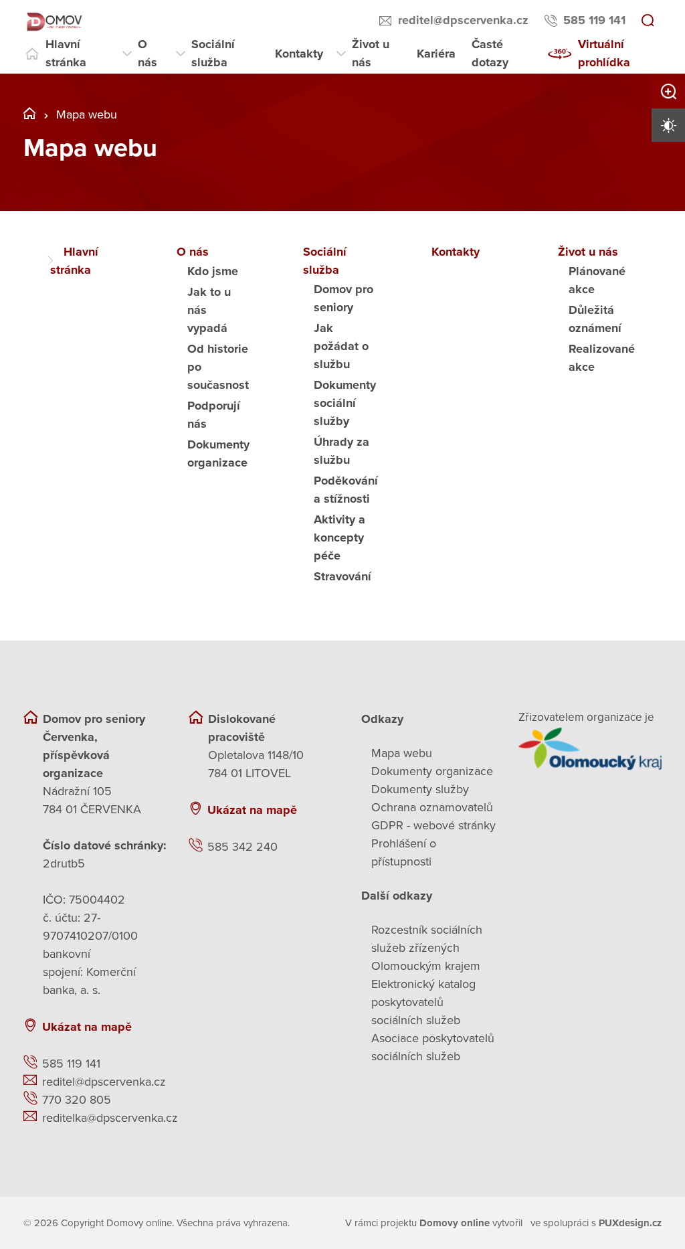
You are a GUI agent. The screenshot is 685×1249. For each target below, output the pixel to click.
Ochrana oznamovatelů (432, 807)
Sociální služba (213, 53)
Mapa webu (401, 753)
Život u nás (370, 53)
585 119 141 (594, 20)
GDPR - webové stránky (433, 825)
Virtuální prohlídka (604, 53)
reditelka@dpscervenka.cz (110, 1117)
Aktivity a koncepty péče (339, 537)
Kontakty (299, 53)
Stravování (342, 576)
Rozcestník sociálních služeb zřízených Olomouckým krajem (426, 947)
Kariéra (436, 53)
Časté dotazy (490, 53)
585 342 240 (242, 846)
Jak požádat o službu (341, 346)
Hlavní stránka (65, 53)
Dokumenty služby (420, 789)
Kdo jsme (212, 271)
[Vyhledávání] (648, 21)
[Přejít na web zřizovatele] (590, 749)
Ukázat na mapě (87, 1026)
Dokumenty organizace (432, 771)
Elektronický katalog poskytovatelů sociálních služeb (423, 1002)
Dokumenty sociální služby (345, 403)
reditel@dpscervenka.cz (463, 20)
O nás (147, 53)
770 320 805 (76, 1099)
